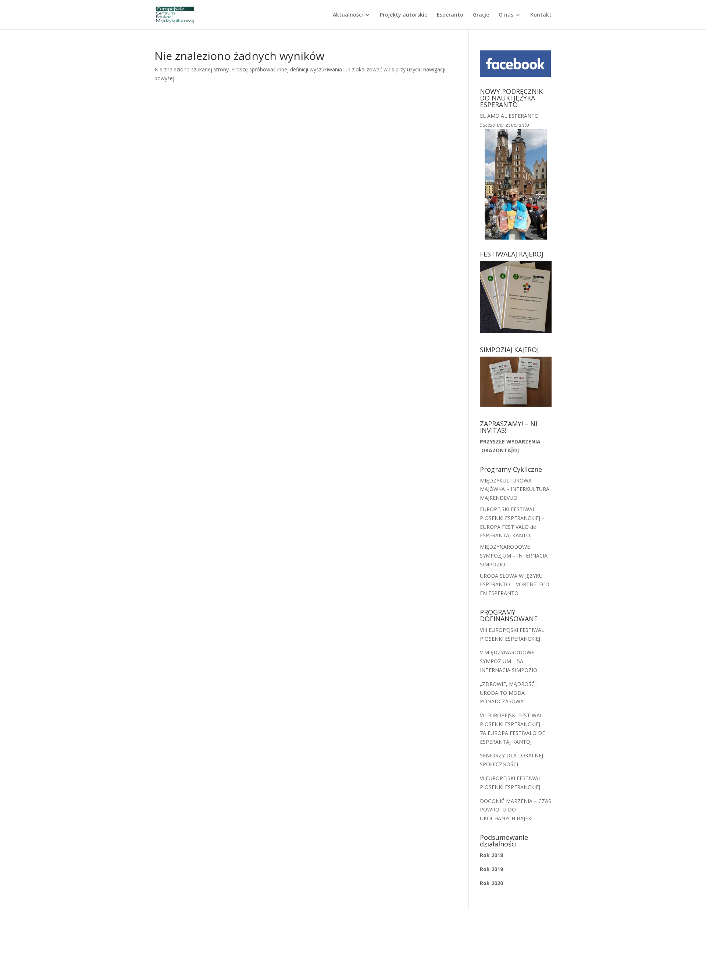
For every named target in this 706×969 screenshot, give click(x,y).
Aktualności (348, 15)
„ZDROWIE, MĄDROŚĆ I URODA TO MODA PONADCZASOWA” (509, 692)
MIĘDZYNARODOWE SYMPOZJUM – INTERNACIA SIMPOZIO (514, 555)
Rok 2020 (491, 883)
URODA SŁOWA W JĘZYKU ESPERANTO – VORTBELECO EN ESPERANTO (514, 584)
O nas (506, 15)
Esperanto (450, 15)
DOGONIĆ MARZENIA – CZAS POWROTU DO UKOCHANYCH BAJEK (515, 810)
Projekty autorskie (403, 15)
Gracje (481, 15)
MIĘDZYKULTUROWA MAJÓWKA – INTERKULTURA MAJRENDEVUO (514, 489)
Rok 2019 (491, 869)
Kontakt (541, 15)
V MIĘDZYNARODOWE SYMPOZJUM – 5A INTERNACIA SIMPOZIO (508, 661)
